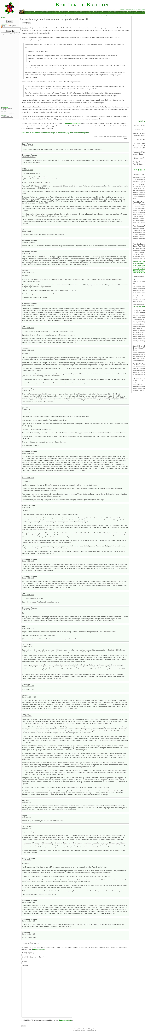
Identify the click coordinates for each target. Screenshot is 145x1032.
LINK (125, 138)
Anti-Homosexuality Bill (103, 136)
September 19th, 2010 (29, 697)
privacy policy (16, 34)
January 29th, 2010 (28, 253)
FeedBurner (3, 34)
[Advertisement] (10, 72)
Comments (13, 25)
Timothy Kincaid (5, 109)
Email (23, 957)
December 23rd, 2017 (29, 242)
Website (24, 961)
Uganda (125, 136)
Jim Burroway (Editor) (6, 108)
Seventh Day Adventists (116, 136)
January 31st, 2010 (28, 646)
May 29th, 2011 (26, 716)
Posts (3, 25)
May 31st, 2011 (26, 860)
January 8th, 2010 (27, 231)
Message (25, 965)
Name (24, 953)
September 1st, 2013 (28, 902)
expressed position (101, 86)
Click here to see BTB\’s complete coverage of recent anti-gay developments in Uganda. (56, 133)
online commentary (63, 37)
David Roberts (27, 144)
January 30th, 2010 (28, 272)
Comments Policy (38, 949)
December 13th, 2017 (28, 157)
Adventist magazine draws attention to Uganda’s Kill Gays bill (55, 19)
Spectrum (25, 28)
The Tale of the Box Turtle (7, 113)
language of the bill (72, 123)
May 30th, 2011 (26, 817)
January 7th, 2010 (27, 145)
